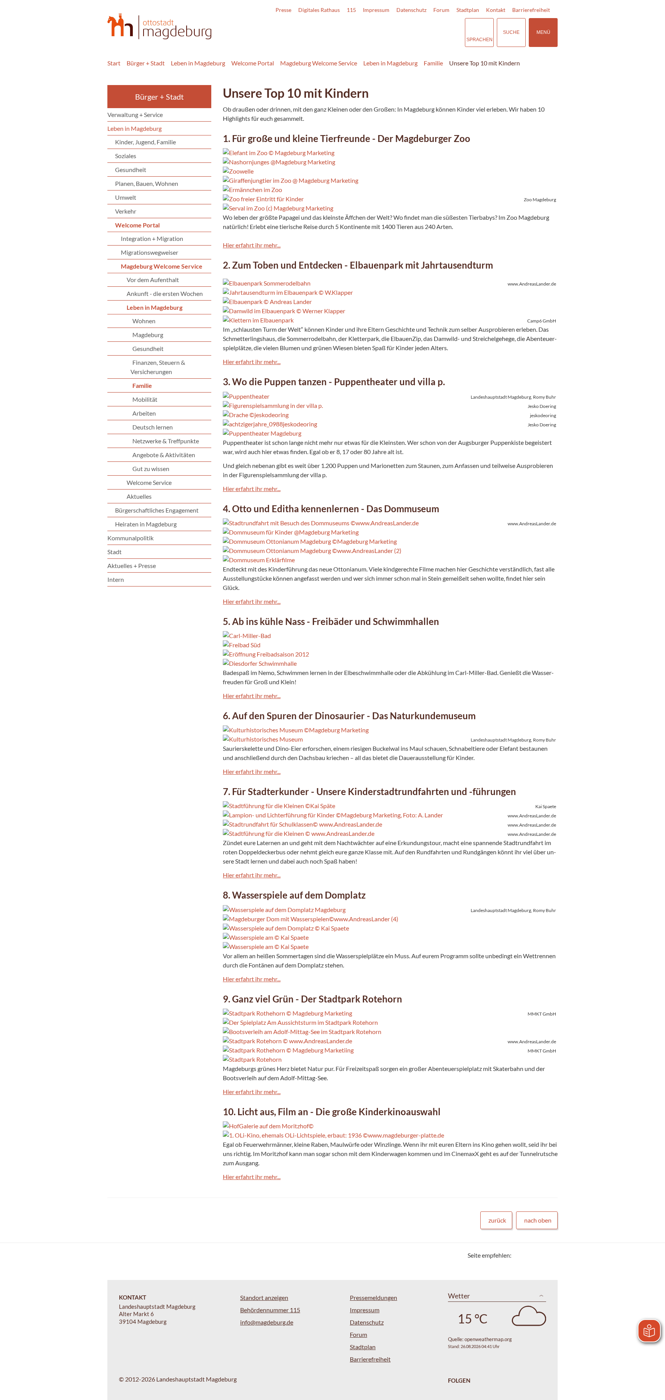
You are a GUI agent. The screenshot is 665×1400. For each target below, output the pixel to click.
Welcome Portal (252, 63)
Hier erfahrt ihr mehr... (252, 245)
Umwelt (125, 197)
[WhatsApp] (549, 1255)
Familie (433, 63)
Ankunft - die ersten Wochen (165, 293)
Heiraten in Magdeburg (146, 524)
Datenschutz (411, 10)
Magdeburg (147, 334)
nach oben (537, 1220)
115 (351, 10)
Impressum (376, 10)
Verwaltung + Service (135, 114)
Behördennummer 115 (270, 1309)
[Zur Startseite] (159, 26)
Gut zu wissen (150, 468)
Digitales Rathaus (319, 10)
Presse (283, 10)
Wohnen (143, 320)
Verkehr (125, 211)
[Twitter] (520, 1255)
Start (113, 63)
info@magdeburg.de (266, 1322)
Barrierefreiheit (531, 10)
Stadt (114, 551)
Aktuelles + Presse (131, 565)
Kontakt (495, 10)
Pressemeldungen (373, 1297)
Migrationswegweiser (149, 252)
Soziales (125, 155)
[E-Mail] (539, 1255)
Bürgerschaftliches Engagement (157, 510)
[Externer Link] (405, 32)
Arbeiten (144, 413)
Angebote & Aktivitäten (163, 454)
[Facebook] (530, 1255)
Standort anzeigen (264, 1297)
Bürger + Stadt (146, 63)
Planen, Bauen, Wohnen (146, 183)
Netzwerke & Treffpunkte (165, 440)
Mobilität (144, 399)
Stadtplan (467, 10)
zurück (497, 1220)
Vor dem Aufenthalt (153, 279)
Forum (441, 10)
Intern (115, 579)
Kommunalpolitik (130, 537)
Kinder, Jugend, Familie (145, 141)
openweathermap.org (488, 1339)
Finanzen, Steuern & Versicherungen (157, 367)
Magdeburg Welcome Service (318, 63)
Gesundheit (130, 169)
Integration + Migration (152, 238)
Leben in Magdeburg (198, 63)
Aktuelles (139, 496)
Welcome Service (149, 482)
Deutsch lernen (152, 427)
